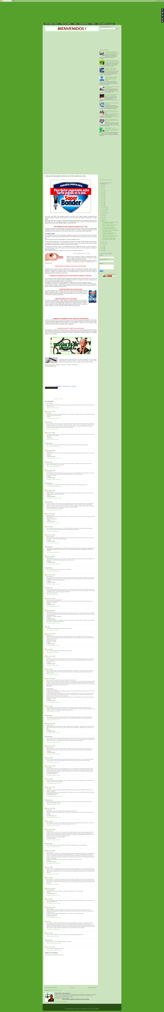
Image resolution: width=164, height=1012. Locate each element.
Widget (97, 589)
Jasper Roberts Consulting (93, 589)
